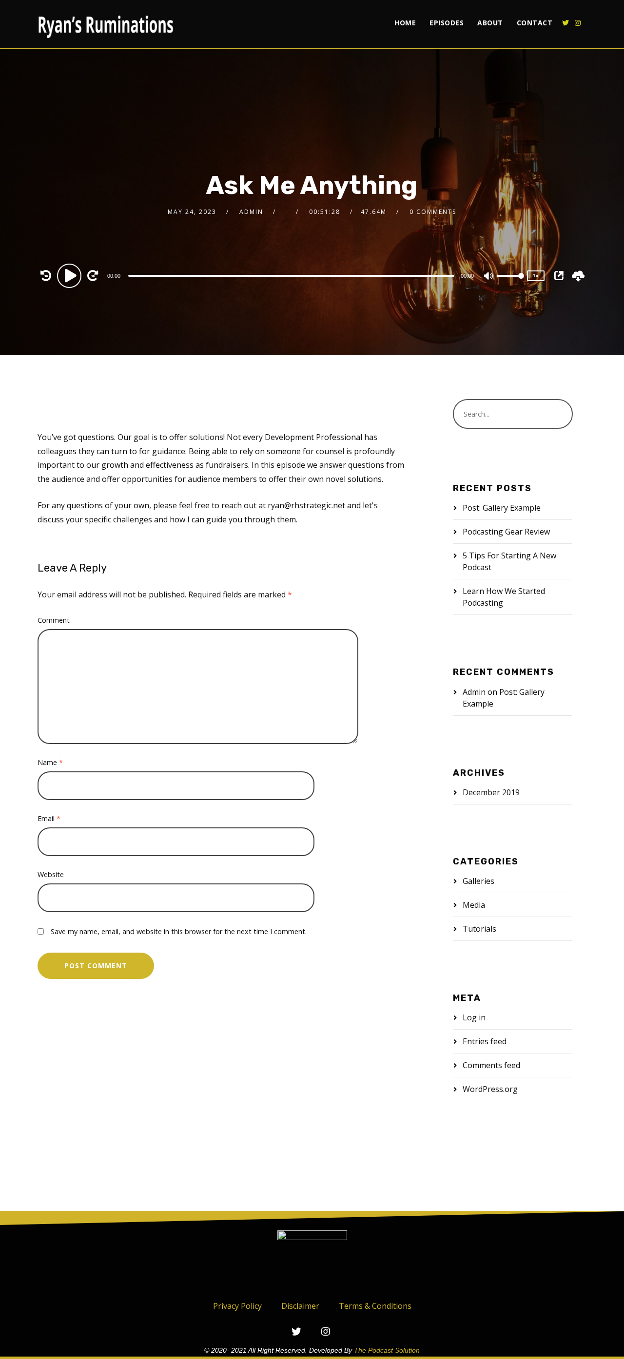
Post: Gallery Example (502, 507)
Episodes (446, 22)
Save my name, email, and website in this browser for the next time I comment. (179, 931)
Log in (474, 1017)
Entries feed (485, 1041)
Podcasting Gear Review (506, 531)
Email (49, 818)
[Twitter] (565, 23)
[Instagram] (578, 23)
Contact (535, 22)
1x (536, 275)
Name (50, 762)
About (490, 22)
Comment (54, 620)
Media (474, 905)
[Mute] (489, 277)
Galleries (478, 881)
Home (405, 22)
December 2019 (491, 792)
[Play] (70, 275)
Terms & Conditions (375, 1306)
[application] (292, 275)
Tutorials (479, 928)
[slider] (510, 283)
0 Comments (433, 212)
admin (251, 212)
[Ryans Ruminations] (106, 24)
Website (51, 874)
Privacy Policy (237, 1306)
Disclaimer (300, 1306)
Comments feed (491, 1065)
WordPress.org (490, 1089)
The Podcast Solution (387, 1350)
